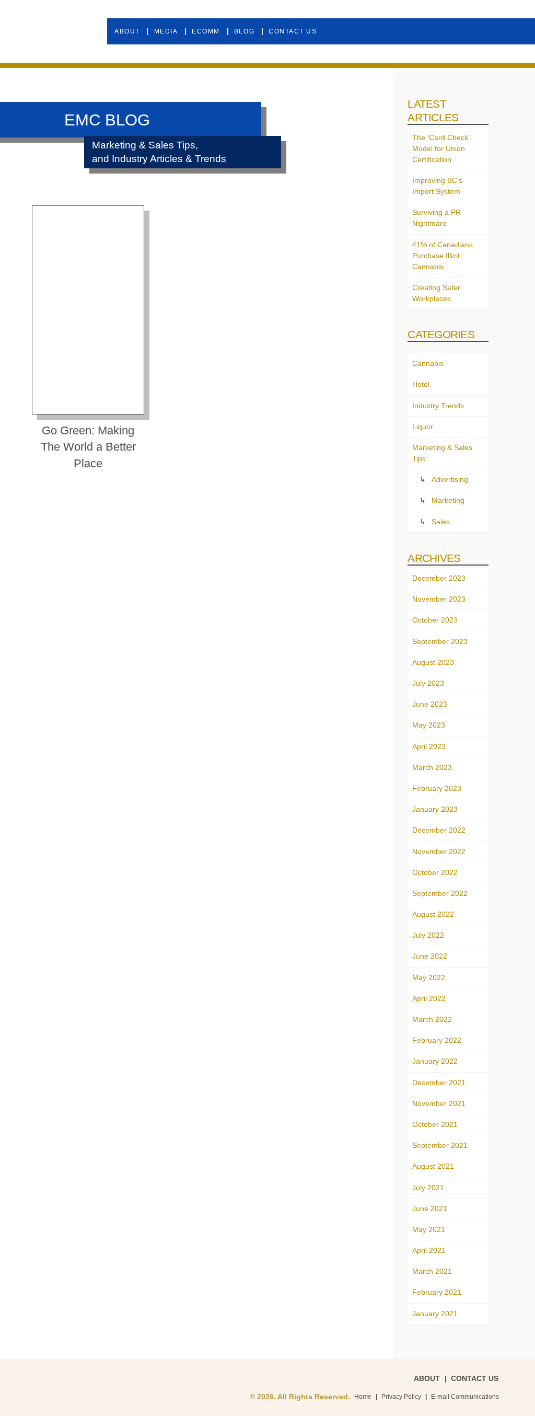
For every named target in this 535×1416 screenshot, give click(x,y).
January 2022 (435, 1061)
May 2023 (428, 725)
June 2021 (429, 1208)
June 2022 (429, 956)
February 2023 (436, 788)
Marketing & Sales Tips (442, 453)
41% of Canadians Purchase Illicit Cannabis (442, 255)
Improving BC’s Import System (437, 185)
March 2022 (432, 1019)
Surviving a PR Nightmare (436, 217)
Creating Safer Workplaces (436, 293)
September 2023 (440, 641)
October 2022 (435, 872)
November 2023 (439, 599)
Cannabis (428, 363)
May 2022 (428, 977)
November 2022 (439, 851)
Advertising (450, 479)
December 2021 (439, 1082)
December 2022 (439, 830)
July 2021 (428, 1187)
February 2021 (436, 1292)
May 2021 (428, 1229)
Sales (441, 521)
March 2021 (432, 1271)
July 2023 (428, 683)
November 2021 (439, 1103)
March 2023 (432, 767)
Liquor (422, 426)
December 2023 (439, 578)
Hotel (420, 384)
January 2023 (435, 809)
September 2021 (440, 1145)
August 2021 (433, 1166)
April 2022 (429, 998)
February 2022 (436, 1040)
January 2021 (435, 1313)
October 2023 (435, 620)
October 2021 (435, 1124)
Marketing (448, 500)
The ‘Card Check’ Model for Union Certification (440, 148)
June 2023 (429, 704)
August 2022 (433, 914)
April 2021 (429, 1250)
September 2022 (440, 893)
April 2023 (429, 746)
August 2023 (433, 662)
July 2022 (428, 935)
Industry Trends (438, 405)
